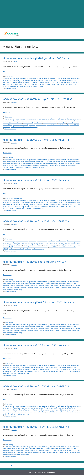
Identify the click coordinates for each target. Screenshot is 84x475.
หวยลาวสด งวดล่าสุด (44, 84)
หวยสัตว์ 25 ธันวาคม (52, 371)
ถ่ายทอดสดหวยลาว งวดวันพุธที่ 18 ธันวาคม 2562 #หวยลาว (36, 386)
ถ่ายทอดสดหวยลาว (26, 80)
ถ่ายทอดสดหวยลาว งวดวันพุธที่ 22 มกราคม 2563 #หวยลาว (36, 180)
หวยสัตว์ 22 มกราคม (65, 206)
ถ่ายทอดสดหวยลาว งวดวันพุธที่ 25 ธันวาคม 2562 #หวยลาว (36, 345)
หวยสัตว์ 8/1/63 (59, 288)
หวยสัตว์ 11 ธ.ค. (40, 453)
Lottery (11, 76)
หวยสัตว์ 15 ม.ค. (53, 247)
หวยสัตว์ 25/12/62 (64, 371)
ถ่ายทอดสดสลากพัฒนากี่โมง (11, 80)
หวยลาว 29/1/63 (8, 165)
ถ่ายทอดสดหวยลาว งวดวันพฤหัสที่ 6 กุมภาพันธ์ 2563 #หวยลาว (37, 58)
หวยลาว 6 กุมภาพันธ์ (60, 82)
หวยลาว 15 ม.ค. (49, 82)
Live (6, 76)
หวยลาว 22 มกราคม (74, 204)
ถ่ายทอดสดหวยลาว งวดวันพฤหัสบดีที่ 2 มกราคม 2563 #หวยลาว (38, 302)
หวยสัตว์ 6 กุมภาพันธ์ (66, 84)
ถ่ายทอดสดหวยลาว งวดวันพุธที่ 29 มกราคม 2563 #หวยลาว (36, 139)
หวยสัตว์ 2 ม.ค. (38, 331)
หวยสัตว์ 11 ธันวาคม (52, 453)
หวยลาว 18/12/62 (72, 410)
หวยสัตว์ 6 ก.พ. (55, 84)
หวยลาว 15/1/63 (8, 247)
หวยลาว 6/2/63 (10, 84)
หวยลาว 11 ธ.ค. (49, 451)
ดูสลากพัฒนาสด (10, 78)
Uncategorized (18, 198)
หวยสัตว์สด (27, 86)
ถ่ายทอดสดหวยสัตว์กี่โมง (66, 80)
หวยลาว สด (18, 84)
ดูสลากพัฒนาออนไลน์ (22, 78)
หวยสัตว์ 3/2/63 (74, 125)
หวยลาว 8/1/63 (69, 286)
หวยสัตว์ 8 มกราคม (48, 288)
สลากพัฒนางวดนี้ (15, 82)
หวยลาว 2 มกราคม (59, 329)
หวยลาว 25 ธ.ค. (49, 369)
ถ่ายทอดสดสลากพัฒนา (73, 78)
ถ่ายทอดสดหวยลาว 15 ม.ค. (40, 121)
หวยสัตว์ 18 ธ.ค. (40, 412)
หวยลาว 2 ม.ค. (49, 329)
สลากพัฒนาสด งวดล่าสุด (37, 82)
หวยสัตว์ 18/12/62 (64, 412)
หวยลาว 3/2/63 (7, 125)
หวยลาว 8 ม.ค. (49, 286)
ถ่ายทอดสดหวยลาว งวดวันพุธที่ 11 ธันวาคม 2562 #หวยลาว (36, 426)
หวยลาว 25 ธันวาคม (60, 369)
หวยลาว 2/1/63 (69, 329)
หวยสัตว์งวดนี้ (19, 86)
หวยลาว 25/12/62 (72, 369)
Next (12, 465)
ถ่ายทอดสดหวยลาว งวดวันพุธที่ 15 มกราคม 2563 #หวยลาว (36, 221)
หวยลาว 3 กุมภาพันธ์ (73, 123)
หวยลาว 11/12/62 (72, 451)
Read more (7, 71)
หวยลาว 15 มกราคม (74, 245)
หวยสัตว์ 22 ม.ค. (53, 206)
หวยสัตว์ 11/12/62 (64, 453)
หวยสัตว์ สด (11, 86)
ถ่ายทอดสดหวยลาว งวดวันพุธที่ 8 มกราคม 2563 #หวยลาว (35, 261)
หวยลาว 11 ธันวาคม (60, 451)
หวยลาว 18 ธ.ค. (49, 410)
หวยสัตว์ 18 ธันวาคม (52, 412)
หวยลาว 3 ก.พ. (62, 123)
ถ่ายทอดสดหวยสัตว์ (52, 80)
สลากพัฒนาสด (24, 82)
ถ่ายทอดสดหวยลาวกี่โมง (39, 80)
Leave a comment (10, 88)
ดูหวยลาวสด (32, 78)
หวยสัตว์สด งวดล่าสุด (37, 86)
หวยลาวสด (34, 84)
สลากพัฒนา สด (17, 123)
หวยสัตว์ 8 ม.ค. (38, 288)
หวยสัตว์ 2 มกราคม (48, 331)
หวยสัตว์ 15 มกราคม (65, 247)
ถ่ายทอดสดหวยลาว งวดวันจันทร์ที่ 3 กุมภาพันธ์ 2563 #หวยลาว (37, 99)
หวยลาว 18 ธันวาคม (60, 410)
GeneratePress (51, 472)
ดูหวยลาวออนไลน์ (42, 78)
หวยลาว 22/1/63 (8, 206)
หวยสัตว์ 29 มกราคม (65, 165)
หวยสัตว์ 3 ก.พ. (52, 125)
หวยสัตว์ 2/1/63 (59, 331)
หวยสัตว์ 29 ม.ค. (53, 165)
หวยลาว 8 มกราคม (59, 286)
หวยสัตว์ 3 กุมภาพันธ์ (63, 125)
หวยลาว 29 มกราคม (74, 164)
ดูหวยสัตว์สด (51, 78)
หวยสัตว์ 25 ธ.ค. (40, 371)
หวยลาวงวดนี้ (26, 84)
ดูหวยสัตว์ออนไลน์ (61, 78)
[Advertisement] (42, 13)
